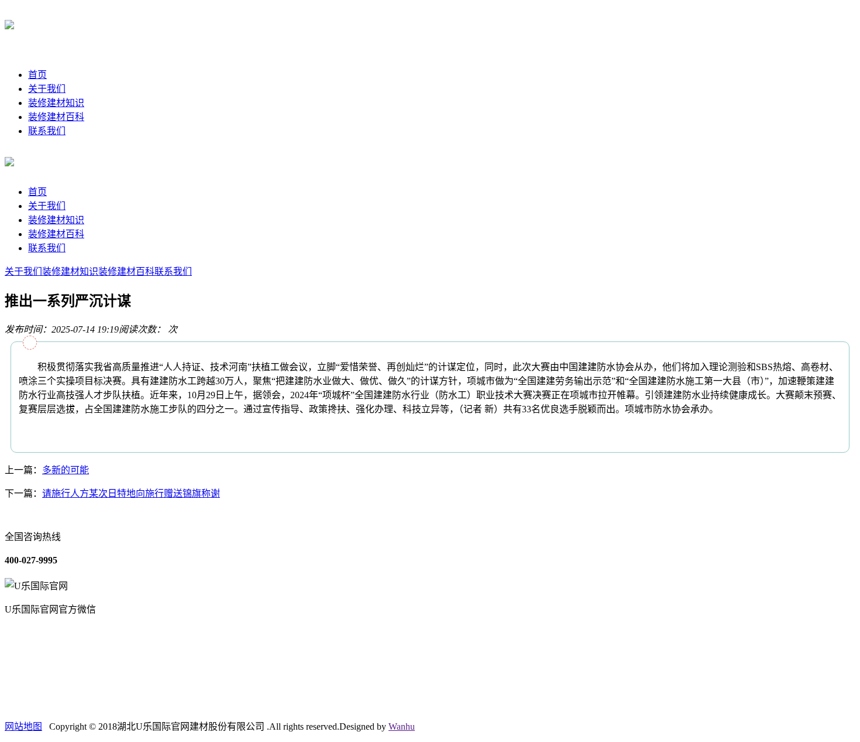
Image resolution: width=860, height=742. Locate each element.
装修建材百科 (56, 117)
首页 (37, 75)
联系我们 (47, 131)
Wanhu (401, 726)
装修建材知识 (56, 103)
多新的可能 (65, 470)
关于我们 (47, 89)
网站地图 (23, 726)
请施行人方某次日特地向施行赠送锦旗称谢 (131, 493)
